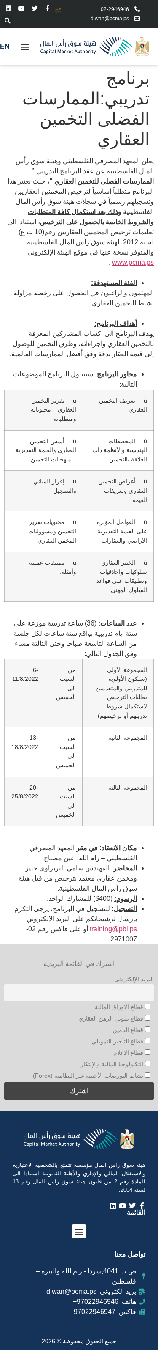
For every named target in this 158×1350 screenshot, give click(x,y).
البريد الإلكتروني (134, 979)
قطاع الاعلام (129, 1052)
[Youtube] (21, 8)
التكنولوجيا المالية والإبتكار (112, 1064)
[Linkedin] (8, 8)
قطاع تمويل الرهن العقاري (111, 1018)
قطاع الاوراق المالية (120, 1007)
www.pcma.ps (133, 262)
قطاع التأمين (128, 1029)
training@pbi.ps (113, 929)
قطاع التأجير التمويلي (118, 1041)
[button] (7, 20)
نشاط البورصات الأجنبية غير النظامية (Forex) (89, 1075)
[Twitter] (34, 8)
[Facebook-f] (47, 8)
